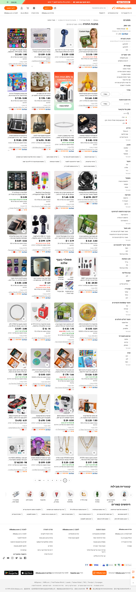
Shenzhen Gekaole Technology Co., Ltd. (40, 250)
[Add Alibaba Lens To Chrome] (99, 573)
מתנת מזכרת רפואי (67, 514)
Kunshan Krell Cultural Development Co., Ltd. (64, 206)
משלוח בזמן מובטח (99, 542)
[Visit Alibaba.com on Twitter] (16, 558)
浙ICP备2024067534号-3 (122, 589)
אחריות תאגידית (126, 542)
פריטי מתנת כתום (52, 157)
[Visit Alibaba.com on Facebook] (25, 558)
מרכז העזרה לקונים (47, 534)
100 (39, 480)
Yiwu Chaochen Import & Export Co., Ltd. (64, 342)
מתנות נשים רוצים (89, 166)
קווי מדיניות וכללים (99, 556)
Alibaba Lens (120, 573)
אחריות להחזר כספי (99, 538)
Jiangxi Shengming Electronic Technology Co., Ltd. (87, 290)
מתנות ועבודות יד (84, 20)
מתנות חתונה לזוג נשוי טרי (71, 157)
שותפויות (23, 550)
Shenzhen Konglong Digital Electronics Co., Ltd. (87, 201)
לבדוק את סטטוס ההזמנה (18, 542)
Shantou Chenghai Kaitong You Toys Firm (17, 427)
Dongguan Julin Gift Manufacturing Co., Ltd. (40, 147)
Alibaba (95, 20)
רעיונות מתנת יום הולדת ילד (78, 509)
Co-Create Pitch (126, 538)
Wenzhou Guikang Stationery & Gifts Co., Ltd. (87, 385)
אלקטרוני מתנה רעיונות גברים (32, 509)
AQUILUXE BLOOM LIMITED (41, 107)
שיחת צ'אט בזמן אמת (46, 538)
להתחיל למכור (21, 538)
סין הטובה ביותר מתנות (48, 514)
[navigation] (115, 250)
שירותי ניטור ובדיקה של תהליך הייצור (96, 551)
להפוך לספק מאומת (20, 546)
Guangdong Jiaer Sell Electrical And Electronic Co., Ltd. (64, 62)
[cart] (27, 8)
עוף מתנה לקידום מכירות (104, 514)
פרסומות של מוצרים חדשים (119, 509)
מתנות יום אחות (54, 161)
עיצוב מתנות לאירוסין (120, 519)
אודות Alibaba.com (125, 529)
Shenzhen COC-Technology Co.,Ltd (40, 338)
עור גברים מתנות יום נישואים (55, 509)
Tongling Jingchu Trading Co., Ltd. (40, 206)
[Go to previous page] (69, 480)
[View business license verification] (87, 589)
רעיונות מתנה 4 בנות (85, 514)
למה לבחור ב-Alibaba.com (123, 534)
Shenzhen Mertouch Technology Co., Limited (64, 429)
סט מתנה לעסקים (86, 519)
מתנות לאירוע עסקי (102, 519)
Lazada (68, 582)
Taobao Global (76, 582)
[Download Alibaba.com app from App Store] (27, 573)
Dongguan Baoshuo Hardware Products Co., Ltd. (87, 149)
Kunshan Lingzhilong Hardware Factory (40, 61)
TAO (84, 582)
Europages (98, 582)
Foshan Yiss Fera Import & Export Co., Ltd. (17, 337)
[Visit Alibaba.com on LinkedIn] (21, 558)
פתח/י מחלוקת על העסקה (45, 542)
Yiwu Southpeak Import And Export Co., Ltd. (64, 250)
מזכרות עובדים (16, 514)
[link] (133, 572)
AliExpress (37, 582)
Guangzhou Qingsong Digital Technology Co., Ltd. (87, 338)
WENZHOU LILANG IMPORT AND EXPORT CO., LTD (87, 65)
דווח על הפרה (48, 554)
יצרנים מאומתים (74, 534)
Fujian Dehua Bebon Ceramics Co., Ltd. (40, 296)
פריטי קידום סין (90, 161)
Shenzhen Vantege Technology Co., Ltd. (17, 208)
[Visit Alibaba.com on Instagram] (12, 558)
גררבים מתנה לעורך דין (71, 166)
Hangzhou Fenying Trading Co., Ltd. (17, 383)
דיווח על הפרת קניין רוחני (45, 550)
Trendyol (91, 582)
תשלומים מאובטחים (99, 534)
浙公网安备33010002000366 (103, 589)
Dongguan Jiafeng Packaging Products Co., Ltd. (17, 250)
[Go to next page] (35, 480)
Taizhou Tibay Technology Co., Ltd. (87, 429)
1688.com (46, 582)
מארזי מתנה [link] (51, 20)
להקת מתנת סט (122, 514)
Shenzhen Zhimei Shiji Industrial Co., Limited (17, 147)
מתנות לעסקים (31, 514)
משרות (129, 546)
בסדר (105, 94)
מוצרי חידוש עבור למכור (72, 161)
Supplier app (75, 573)
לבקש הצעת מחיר (73, 538)
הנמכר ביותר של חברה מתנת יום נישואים (28, 157)
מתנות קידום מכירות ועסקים (67, 20)
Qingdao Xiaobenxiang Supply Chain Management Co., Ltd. (87, 105)
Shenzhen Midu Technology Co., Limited (87, 250)
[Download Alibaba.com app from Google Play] (11, 573)
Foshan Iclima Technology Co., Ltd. (17, 470)
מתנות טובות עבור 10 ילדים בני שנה (33, 161)
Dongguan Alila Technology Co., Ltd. (40, 470)
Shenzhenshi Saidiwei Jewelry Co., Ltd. (64, 149)
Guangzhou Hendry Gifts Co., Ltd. (17, 63)
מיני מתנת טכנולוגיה (99, 509)
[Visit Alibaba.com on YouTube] (8, 558)
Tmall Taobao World (57, 582)
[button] (55, 8)
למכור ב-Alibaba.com (19, 534)
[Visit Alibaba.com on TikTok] (4, 558)
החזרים (50, 546)
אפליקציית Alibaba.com (44, 573)
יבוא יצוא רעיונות (90, 157)
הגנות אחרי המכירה (99, 546)
